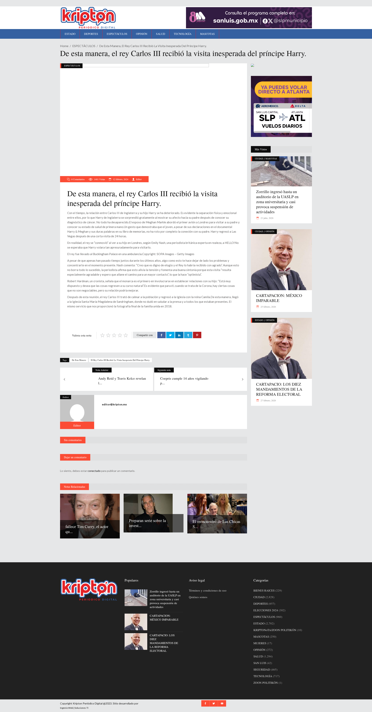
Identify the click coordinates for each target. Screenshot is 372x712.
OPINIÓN (269, 231)
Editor (139, 179)
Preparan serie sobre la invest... (147, 523)
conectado (94, 470)
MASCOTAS (271, 158)
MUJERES (259, 643)
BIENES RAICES (264, 590)
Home (64, 46)
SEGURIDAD (261, 669)
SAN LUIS (259, 663)
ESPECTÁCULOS (83, 46)
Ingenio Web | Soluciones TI (74, 707)
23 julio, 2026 (266, 217)
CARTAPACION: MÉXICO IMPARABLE (279, 298)
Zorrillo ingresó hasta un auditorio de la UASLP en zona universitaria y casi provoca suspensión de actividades (277, 201)
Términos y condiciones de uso (207, 590)
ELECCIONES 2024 (265, 610)
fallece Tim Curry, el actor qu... (86, 529)
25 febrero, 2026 (268, 306)
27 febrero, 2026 (268, 400)
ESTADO (259, 320)
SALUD (258, 656)
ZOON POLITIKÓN (265, 682)
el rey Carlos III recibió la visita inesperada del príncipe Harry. (120, 360)
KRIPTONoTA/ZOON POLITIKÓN (274, 630)
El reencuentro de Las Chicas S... (216, 524)
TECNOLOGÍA (262, 676)
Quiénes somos (198, 597)
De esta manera (79, 360)
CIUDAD (259, 158)
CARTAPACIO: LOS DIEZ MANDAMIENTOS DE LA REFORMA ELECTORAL (279, 389)
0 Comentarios (78, 179)
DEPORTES (260, 603)
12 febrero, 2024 (120, 179)
